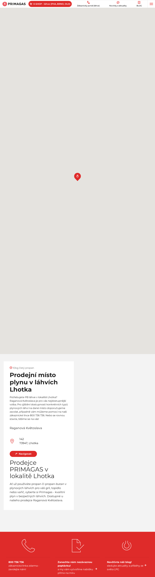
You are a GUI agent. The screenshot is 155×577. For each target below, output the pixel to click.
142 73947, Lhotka (28, 441)
